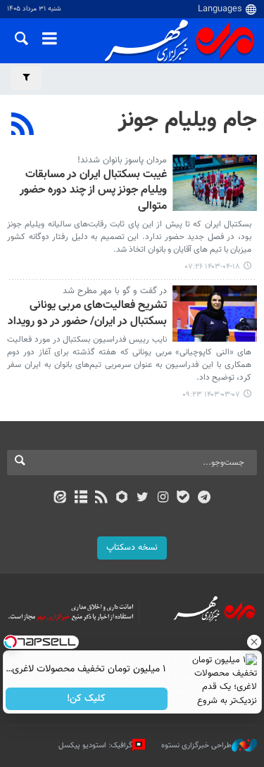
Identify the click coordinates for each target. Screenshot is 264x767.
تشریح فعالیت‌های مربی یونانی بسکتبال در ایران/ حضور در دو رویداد (87, 314)
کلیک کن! (86, 699)
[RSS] (23, 125)
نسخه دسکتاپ (132, 548)
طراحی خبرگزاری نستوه (196, 746)
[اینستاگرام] (163, 498)
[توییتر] (142, 498)
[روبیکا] (121, 498)
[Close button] (253, 642)
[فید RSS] (101, 498)
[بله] (183, 498)
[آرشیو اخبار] (80, 498)
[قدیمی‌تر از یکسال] (214, 183)
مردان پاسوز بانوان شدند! (122, 160)
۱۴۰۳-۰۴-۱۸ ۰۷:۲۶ (212, 267)
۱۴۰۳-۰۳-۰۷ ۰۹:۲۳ (211, 395)
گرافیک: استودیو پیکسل (95, 746)
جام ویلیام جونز (187, 120)
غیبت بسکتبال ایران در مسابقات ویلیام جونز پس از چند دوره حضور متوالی (93, 191)
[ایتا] (60, 498)
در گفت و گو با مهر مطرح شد (115, 291)
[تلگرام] (204, 498)
